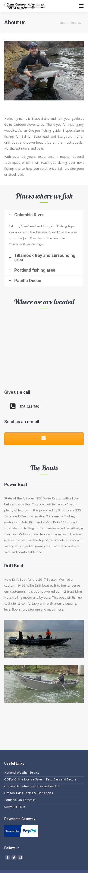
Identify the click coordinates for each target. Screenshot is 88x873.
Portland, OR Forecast (19, 800)
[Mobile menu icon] (81, 6)
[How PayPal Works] (21, 836)
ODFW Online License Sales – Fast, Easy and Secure (40, 779)
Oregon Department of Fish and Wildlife (31, 786)
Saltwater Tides (15, 807)
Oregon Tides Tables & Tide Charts (28, 793)
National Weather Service (21, 772)
